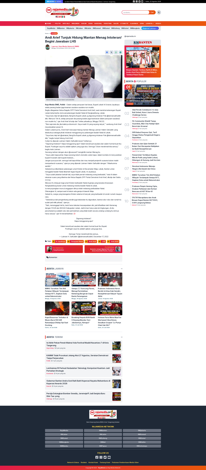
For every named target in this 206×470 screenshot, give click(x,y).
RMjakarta (70, 28)
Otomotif (124, 23)
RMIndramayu (142, 446)
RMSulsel (125, 28)
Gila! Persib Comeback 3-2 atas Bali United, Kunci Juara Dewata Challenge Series (145, 112)
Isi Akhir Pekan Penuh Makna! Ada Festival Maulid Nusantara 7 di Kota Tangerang (90, 1)
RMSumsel (97, 28)
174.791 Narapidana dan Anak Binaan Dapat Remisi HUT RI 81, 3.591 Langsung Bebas (145, 200)
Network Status (73, 462)
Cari (152, 12)
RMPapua (103, 446)
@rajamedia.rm (130, 36)
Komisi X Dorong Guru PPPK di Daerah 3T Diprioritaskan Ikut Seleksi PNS (142, 99)
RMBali (103, 442)
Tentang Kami (105, 462)
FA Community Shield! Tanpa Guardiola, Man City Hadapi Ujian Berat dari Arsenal (145, 123)
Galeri (116, 23)
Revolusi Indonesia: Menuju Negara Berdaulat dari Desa (143, 167)
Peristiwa (107, 23)
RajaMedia (51, 28)
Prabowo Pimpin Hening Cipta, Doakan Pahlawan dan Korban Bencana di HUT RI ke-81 (144, 188)
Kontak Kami (93, 462)
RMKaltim (141, 442)
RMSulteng (115, 28)
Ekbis (90, 23)
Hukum (84, 23)
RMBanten (61, 28)
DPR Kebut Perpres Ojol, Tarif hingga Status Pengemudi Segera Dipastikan (146, 135)
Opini (142, 23)
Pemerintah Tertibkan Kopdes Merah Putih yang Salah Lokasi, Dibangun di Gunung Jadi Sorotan (146, 157)
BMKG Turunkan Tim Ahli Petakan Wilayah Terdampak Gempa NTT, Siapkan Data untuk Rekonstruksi (146, 177)
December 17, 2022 (100, 236)
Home (49, 23)
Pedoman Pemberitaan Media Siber (125, 462)
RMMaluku (64, 446)
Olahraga (134, 23)
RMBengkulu (135, 28)
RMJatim (88, 28)
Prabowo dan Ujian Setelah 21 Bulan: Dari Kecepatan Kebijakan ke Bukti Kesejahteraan (145, 146)
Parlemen (75, 23)
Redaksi (84, 462)
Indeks (158, 23)
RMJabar (79, 28)
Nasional (98, 23)
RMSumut (106, 28)
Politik (58, 23)
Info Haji (66, 23)
